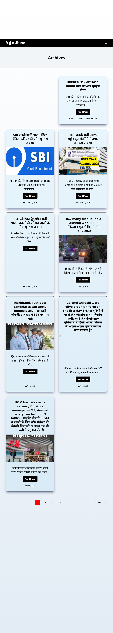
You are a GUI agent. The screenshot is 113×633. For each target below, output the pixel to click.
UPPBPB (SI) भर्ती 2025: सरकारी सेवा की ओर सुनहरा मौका (83, 86)
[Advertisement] (56, 19)
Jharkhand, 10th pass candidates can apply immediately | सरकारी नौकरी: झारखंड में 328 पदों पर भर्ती (30, 310)
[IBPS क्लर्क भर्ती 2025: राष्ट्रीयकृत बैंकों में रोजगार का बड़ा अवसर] (83, 161)
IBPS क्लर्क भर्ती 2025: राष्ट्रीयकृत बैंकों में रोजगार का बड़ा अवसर (83, 139)
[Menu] (106, 42)
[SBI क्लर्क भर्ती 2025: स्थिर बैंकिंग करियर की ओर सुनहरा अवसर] (30, 161)
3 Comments (91, 119)
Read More (84, 112)
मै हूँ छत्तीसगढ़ (15, 42)
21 (75, 502)
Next (100, 502)
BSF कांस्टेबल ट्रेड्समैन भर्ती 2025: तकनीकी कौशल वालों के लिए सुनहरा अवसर (30, 223)
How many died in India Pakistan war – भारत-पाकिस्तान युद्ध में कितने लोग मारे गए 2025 (83, 225)
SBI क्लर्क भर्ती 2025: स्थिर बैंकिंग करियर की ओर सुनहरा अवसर (30, 139)
